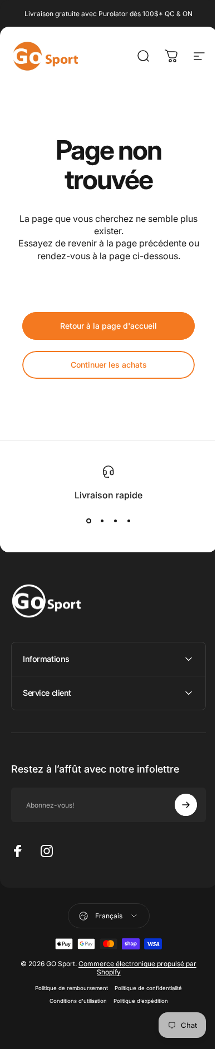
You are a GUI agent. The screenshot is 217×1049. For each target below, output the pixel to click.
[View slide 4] (128, 520)
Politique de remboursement (67, 988)
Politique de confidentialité (144, 988)
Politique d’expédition (136, 1001)
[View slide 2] (101, 520)
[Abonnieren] (177, 805)
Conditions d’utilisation (73, 1001)
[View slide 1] (88, 520)
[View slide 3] (115, 520)
